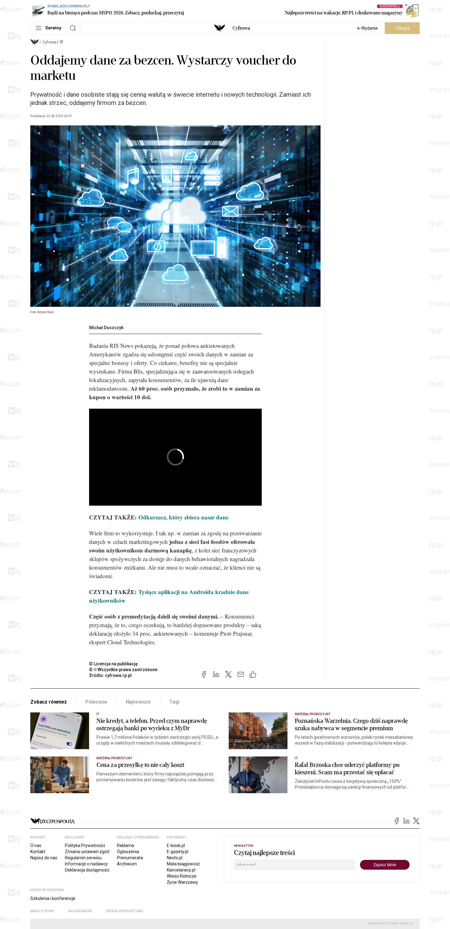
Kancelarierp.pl (181, 870)
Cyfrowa (49, 42)
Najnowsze (138, 702)
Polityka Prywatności (85, 845)
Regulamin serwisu (83, 857)
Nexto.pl (174, 857)
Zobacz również (48, 702)
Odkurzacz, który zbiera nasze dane (183, 517)
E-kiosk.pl (176, 845)
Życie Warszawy (182, 882)
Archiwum (127, 863)
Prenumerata (130, 857)
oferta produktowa (124, 911)
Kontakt (37, 851)
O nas (35, 845)
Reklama (125, 845)
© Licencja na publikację (113, 663)
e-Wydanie (367, 28)
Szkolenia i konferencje (52, 898)
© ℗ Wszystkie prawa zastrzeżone (123, 669)
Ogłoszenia (128, 851)
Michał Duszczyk (106, 327)
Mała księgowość (183, 863)
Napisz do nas (43, 857)
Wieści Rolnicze (182, 876)
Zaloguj (402, 28)
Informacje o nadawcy (86, 863)
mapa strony (42, 911)
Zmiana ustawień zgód (87, 851)
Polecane (96, 702)
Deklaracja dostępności (87, 870)
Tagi (174, 702)
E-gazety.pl (177, 851)
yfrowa (241, 28)
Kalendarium (80, 911)
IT (61, 42)
